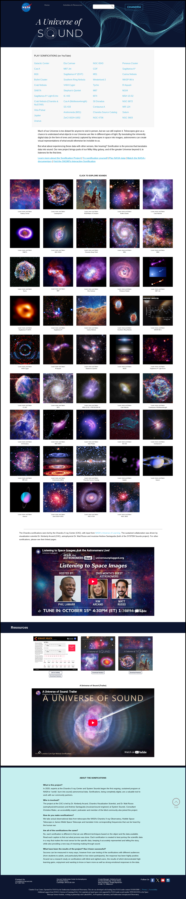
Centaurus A (99, 107)
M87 (95, 90)
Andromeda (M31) (72, 112)
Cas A (37, 69)
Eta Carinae (69, 63)
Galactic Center (41, 63)
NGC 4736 (98, 118)
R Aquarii (126, 85)
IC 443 (67, 96)
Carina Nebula (129, 74)
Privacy (144, 890)
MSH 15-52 (127, 96)
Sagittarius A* (128, 69)
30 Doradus (98, 101)
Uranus (37, 121)
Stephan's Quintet (72, 90)
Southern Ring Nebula (74, 79)
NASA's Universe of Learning (107, 533)
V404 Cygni (69, 85)
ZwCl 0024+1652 (72, 118)
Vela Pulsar (39, 110)
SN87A (37, 90)
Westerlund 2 (99, 79)
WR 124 (126, 107)
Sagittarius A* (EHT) (73, 74)
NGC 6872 (127, 101)
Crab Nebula (40, 85)
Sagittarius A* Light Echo (46, 96)
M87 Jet (67, 69)
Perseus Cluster (130, 63)
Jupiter (37, 115)
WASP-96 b (128, 79)
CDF (95, 69)
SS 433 (67, 107)
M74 (95, 96)
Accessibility (153, 890)
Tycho (96, 85)
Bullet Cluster (40, 79)
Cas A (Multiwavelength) (75, 101)
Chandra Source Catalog (105, 112)
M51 (95, 74)
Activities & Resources (72, 5)
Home (47, 5)
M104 (125, 90)
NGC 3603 (127, 118)
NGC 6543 (98, 63)
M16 (36, 74)
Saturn (125, 112)
